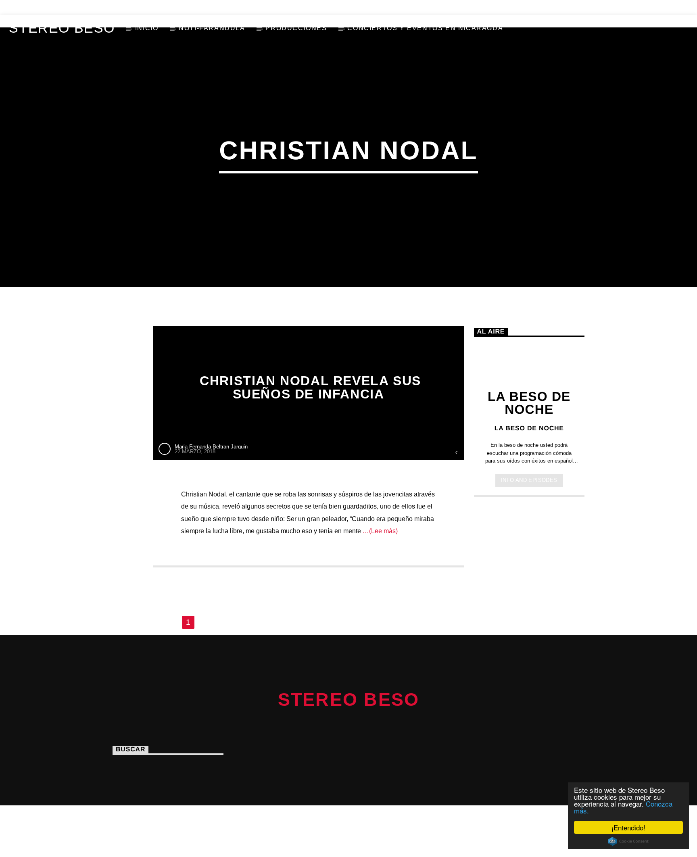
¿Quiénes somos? (44, 7)
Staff (171, 7)
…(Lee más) (379, 531)
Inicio (147, 28)
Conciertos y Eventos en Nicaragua (425, 28)
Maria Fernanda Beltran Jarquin (211, 447)
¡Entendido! (628, 827)
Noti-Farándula (212, 28)
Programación (118, 7)
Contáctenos (269, 7)
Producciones (296, 28)
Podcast (213, 7)
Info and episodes (529, 480)
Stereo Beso (62, 28)
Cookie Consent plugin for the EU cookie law (628, 841)
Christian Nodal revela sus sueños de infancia (310, 387)
